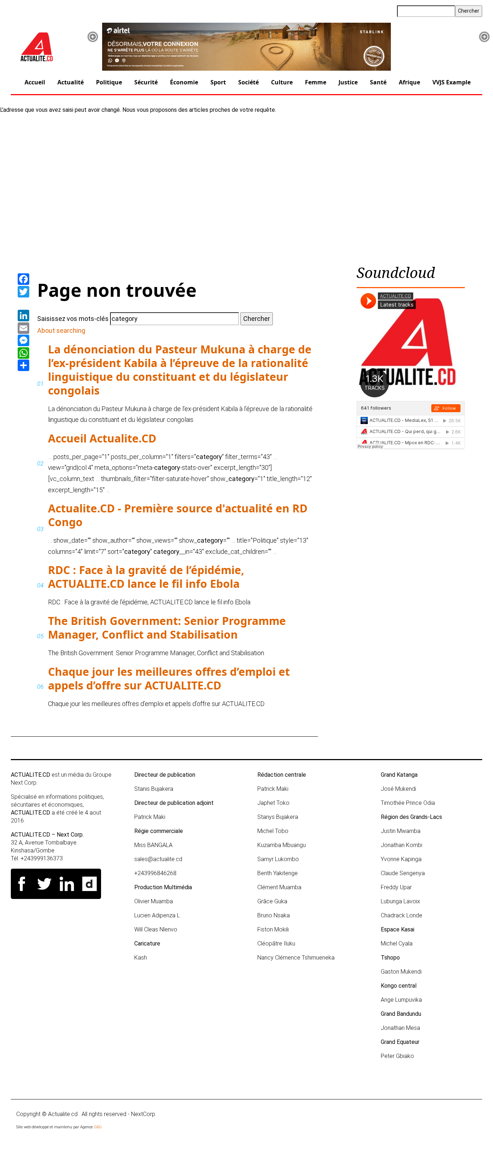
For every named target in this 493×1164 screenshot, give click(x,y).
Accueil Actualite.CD (102, 438)
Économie (184, 82)
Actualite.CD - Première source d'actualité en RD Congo (177, 515)
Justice (348, 82)
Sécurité (146, 82)
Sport (218, 82)
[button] (93, 37)
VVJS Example (451, 82)
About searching (61, 330)
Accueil (35, 82)
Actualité (70, 82)
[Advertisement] (246, 186)
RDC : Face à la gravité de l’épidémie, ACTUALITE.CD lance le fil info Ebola (146, 577)
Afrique (409, 82)
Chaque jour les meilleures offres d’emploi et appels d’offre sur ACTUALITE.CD (169, 678)
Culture (282, 82)
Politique (109, 82)
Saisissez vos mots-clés (73, 318)
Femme (315, 82)
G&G (98, 1127)
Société (248, 82)
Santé (378, 82)
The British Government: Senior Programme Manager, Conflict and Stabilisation (167, 627)
